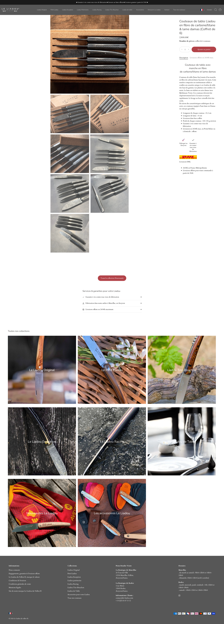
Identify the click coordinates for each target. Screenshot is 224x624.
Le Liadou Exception (42, 441)
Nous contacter (14, 570)
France (125, 578)
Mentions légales (15, 587)
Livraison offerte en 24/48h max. (202, 57)
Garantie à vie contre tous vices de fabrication (102, 297)
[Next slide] (127, 53)
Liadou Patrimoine (83, 10)
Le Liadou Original (42, 370)
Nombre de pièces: (187, 41)
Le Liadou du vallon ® (21, 619)
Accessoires (140, 10)
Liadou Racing (96, 10)
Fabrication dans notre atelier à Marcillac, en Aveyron (105, 303)
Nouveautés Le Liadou (42, 513)
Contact (166, 10)
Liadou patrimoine (74, 580)
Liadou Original (42, 10)
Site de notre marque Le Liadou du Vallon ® (25, 591)
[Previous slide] (52, 53)
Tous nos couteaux (179, 10)
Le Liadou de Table (182, 441)
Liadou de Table (74, 591)
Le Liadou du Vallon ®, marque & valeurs (24, 577)
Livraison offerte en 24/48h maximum (99, 309)
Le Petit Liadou (111, 370)
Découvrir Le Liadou (154, 10)
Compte (209, 10)
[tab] (184, 57)
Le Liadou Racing (112, 441)
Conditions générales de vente (20, 584)
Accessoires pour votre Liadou (79, 594)
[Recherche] (216, 10)
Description (183, 57)
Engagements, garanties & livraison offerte (24, 573)
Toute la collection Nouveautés (112, 278)
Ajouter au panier (203, 49)
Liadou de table (127, 10)
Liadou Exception (67, 10)
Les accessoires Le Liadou (112, 513)
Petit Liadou (54, 10)
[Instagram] (179, 595)
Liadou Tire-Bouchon (112, 10)
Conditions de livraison (17, 580)
